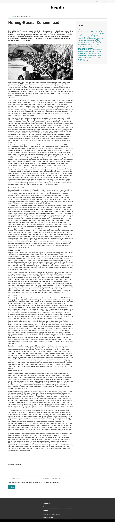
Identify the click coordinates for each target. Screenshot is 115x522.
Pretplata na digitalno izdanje (51, 514)
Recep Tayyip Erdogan (97, 53)
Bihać (98, 34)
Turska (85, 60)
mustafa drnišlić (95, 51)
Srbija (90, 57)
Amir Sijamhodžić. (82, 34)
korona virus (85, 46)
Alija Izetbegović (99, 30)
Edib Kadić (86, 38)
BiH (96, 34)
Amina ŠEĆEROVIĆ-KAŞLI (94, 32)
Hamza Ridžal (95, 42)
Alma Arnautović (82, 32)
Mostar (86, 51)
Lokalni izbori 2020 (93, 46)
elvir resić (92, 38)
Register (103, 2)
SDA (85, 58)
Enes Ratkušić (97, 38)
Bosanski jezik (87, 36)
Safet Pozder (92, 55)
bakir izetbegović (91, 34)
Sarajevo (81, 58)
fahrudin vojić (85, 40)
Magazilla (57, 7)
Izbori (94, 44)
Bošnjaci (94, 36)
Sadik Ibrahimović (83, 55)
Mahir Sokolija (96, 49)
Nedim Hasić (83, 53)
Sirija (88, 57)
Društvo (14, 16)
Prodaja (45, 507)
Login (97, 2)
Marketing (46, 510)
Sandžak (99, 55)
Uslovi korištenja (48, 517)
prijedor (90, 53)
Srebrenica (96, 57)
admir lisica (92, 30)
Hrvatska (80, 44)
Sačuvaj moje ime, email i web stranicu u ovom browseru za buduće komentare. (34, 482)
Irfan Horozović (87, 44)
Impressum (46, 503)
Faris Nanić (92, 40)
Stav (80, 59)
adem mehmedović (83, 30)
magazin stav (85, 48)
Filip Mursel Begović (88, 41)
